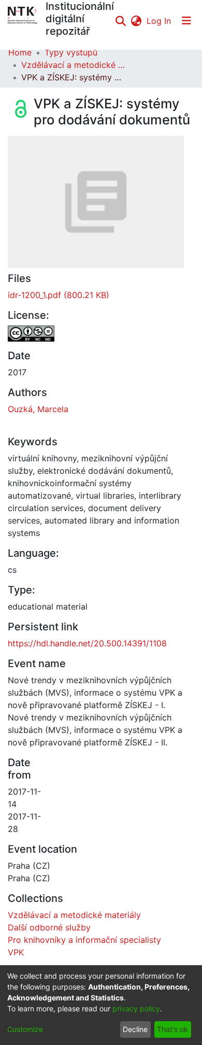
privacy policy (136, 1008)
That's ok (172, 1029)
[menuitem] (135, 21)
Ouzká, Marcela (38, 409)
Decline (135, 1029)
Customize (25, 1029)
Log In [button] (159, 21)
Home (20, 52)
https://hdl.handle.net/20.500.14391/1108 (87, 643)
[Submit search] (120, 21)
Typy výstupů (71, 52)
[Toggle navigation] (186, 21)
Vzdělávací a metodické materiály (73, 65)
